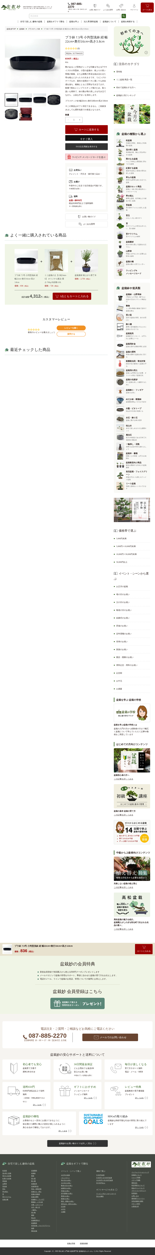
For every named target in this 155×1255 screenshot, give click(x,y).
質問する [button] (71, 334)
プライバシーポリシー (139, 1191)
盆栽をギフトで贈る (55, 22)
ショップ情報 (136, 1177)
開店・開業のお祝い (125, 657)
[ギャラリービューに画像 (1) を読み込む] (11, 99)
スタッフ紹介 (136, 1204)
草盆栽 (4, 1181)
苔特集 (119, 72)
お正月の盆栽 (122, 586)
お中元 (119, 681)
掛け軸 (33, 1212)
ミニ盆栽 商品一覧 (124, 80)
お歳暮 (119, 689)
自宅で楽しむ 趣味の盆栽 (31, 22)
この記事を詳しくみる (123, 779)
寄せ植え (5, 1191)
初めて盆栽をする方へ (126, 87)
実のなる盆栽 (6, 1176)
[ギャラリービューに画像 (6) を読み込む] (25, 114)
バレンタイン (65, 1178)
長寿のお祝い (122, 642)
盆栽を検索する (128, 22)
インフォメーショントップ (140, 1172)
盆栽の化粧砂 (35, 1194)
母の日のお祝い (123, 594)
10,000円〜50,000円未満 (126, 554)
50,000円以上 (121, 562)
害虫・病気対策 (36, 1189)
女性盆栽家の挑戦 (137, 1201)
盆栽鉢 (33, 1173)
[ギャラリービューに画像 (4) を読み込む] (53, 99)
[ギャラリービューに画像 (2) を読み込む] (25, 99)
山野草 (4, 1184)
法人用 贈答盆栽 (91, 22)
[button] (71, 48)
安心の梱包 (100, 1196)
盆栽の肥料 (35, 1197)
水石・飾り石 (35, 1207)
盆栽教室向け (35, 1220)
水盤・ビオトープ (37, 1205)
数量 (67, 115)
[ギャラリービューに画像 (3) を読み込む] (39, 99)
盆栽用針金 (35, 1186)
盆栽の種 (5, 1199)
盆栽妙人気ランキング (126, 95)
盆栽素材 (34, 1170)
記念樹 (119, 673)
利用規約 (134, 1193)
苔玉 (3, 1189)
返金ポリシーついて (138, 1188)
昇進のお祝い (122, 626)
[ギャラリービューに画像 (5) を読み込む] (11, 114)
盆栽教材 (34, 1223)
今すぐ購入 (86, 139)
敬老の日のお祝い (124, 610)
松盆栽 (4, 1170)
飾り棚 (33, 1181)
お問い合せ (135, 1196)
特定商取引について (138, 1185)
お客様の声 (135, 1206)
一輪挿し (34, 1210)
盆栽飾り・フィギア (37, 1199)
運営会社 (134, 1183)
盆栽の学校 (71, 1243)
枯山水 (33, 1218)
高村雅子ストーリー (138, 1198)
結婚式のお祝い (123, 618)
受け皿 (33, 1178)
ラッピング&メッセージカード (106, 1194)
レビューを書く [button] (71, 328)
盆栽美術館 (84, 1243)
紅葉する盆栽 (6, 1178)
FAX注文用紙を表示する (86, 147)
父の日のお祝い (123, 602)
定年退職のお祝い (124, 634)
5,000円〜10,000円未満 (126, 546)
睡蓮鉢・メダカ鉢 (37, 1202)
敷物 (32, 1176)
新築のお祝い (122, 649)
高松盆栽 (34, 1231)
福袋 (32, 1228)
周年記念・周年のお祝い (127, 665)
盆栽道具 (34, 1184)
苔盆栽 (4, 1186)
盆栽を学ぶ (74, 22)
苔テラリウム (6, 1197)
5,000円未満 (121, 538)
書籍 (32, 1215)
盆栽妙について (109, 22)
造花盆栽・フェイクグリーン (40, 1225)
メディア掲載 (136, 1180)
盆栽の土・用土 (36, 1191)
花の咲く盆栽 (6, 1173)
